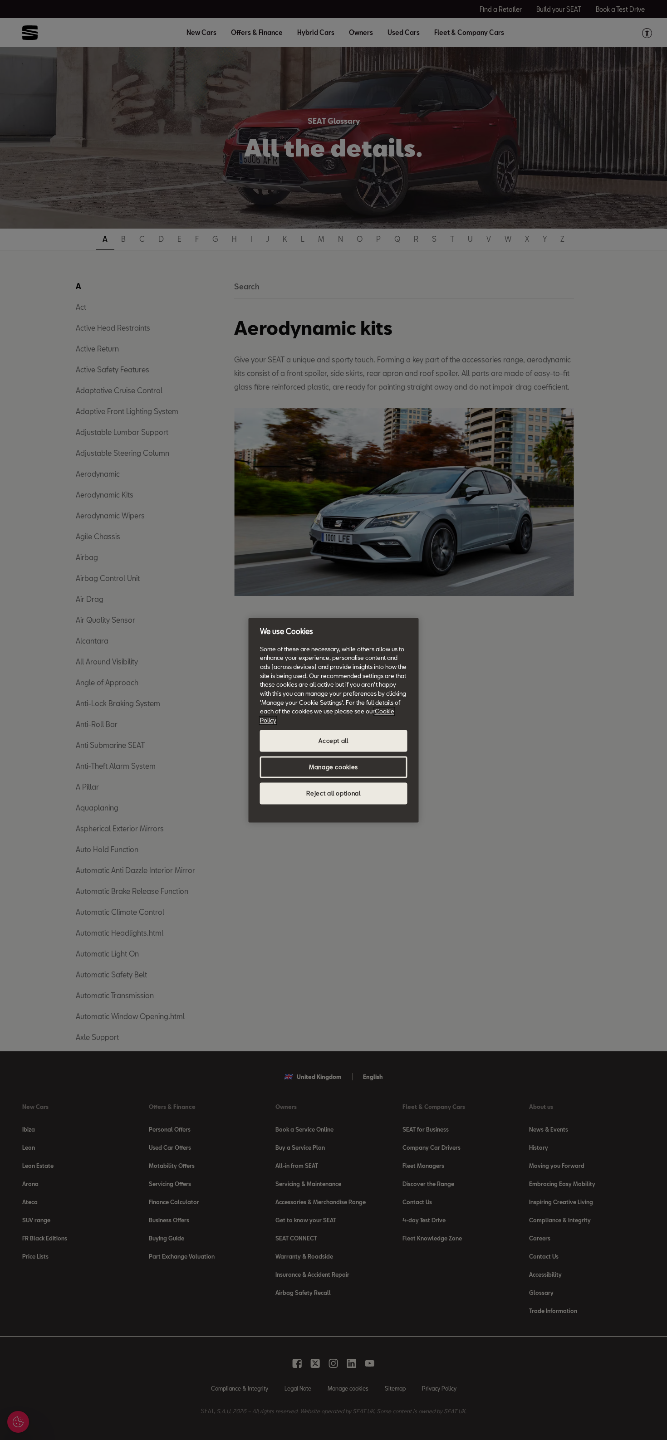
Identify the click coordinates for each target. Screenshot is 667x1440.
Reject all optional (333, 793)
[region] (334, 720)
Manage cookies (333, 767)
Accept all (333, 740)
